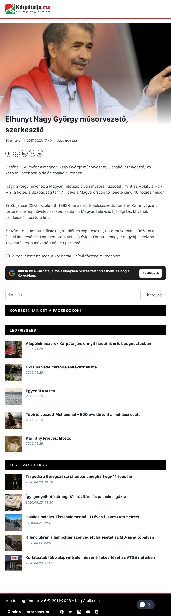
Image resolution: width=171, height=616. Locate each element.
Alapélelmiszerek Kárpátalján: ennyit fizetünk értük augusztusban (88, 343)
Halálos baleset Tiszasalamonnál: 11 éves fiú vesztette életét (83, 517)
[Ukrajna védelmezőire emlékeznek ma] (13, 372)
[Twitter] (70, 612)
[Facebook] (8, 153)
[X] (16, 153)
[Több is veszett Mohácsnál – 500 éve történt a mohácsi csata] (13, 420)
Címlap (14, 612)
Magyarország (66, 140)
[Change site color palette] (146, 604)
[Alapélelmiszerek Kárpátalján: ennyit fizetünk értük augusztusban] (13, 349)
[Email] (24, 153)
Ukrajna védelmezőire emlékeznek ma (61, 367)
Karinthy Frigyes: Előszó (48, 438)
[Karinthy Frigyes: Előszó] (13, 444)
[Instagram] (79, 612)
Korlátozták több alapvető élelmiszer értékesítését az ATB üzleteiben (90, 557)
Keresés (154, 295)
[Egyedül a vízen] (13, 396)
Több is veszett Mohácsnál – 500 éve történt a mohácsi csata (83, 414)
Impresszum (37, 612)
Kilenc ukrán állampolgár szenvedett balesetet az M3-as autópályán (90, 537)
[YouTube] (88, 612)
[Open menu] (161, 8)
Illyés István (13, 140)
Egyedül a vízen (40, 391)
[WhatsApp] (32, 153)
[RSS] (96, 612)
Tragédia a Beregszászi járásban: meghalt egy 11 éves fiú (79, 476)
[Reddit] (40, 153)
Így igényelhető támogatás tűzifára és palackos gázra (76, 496)
